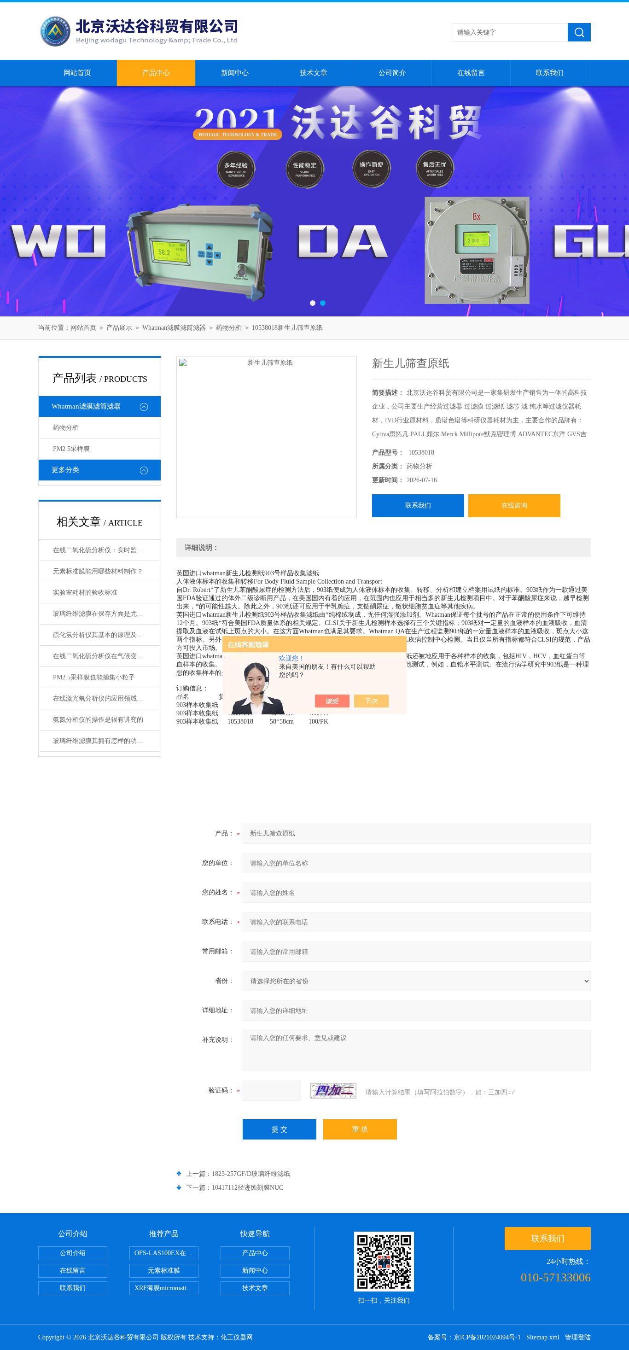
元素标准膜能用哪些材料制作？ (98, 571)
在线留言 (471, 72)
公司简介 (392, 72)
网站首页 (77, 72)
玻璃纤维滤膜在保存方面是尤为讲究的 (106, 613)
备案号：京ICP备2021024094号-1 (474, 1337)
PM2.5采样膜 (71, 448)
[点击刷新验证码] (333, 1091)
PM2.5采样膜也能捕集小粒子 (94, 677)
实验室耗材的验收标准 (85, 592)
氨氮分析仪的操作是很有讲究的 (98, 719)
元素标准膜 (164, 1270)
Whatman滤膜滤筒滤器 (174, 327)
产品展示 (119, 327)
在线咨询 (514, 505)
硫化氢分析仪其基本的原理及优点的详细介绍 (106, 634)
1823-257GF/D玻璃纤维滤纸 (251, 1173)
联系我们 (550, 72)
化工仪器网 (237, 1337)
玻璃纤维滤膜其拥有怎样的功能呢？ (104, 740)
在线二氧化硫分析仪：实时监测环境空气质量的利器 (106, 550)
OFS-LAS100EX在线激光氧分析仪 (166, 1253)
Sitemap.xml (542, 1337)
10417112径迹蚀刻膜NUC (247, 1187)
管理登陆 (578, 1337)
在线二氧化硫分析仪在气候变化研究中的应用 (106, 656)
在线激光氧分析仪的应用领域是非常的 (106, 698)
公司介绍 (73, 1253)
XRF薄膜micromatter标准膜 (166, 1288)
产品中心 (156, 72)
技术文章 (313, 72)
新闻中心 (235, 72)
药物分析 (229, 327)
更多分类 (65, 469)
